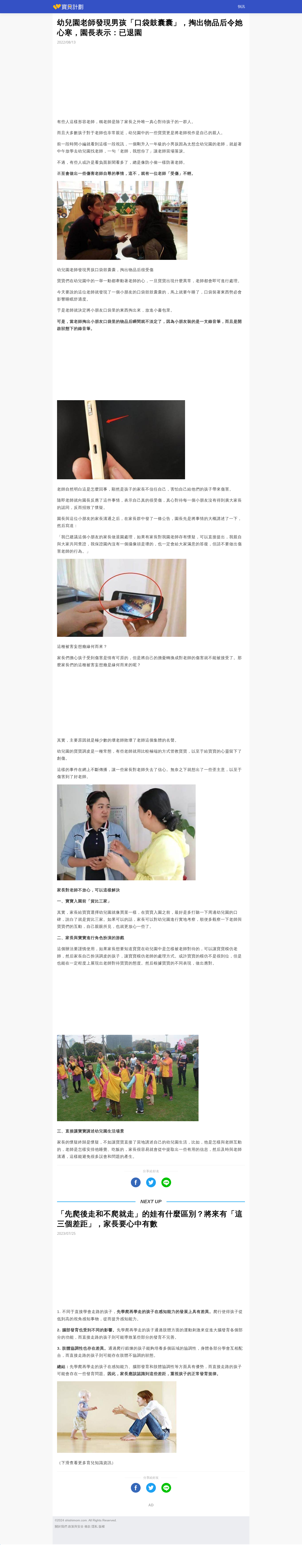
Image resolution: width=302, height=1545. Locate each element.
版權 (102, 1526)
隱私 (95, 1526)
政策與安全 (76, 1526)
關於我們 (61, 1526)
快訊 (241, 6)
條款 (87, 1526)
